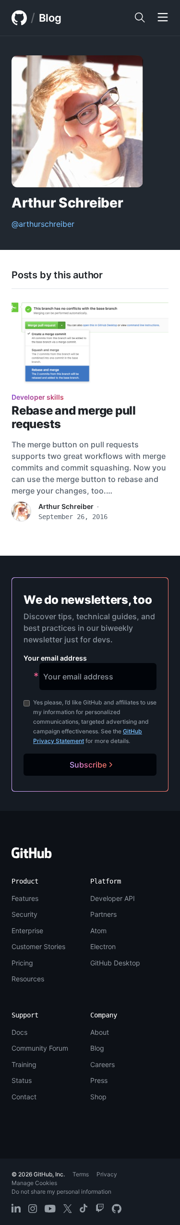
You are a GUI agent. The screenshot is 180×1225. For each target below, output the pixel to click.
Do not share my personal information (61, 1191)
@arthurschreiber (43, 224)
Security (24, 914)
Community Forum (40, 1048)
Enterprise (27, 930)
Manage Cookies (34, 1182)
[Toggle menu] (162, 18)
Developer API (112, 898)
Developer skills (38, 397)
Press (99, 1080)
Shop (98, 1097)
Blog (50, 18)
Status (22, 1080)
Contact (24, 1097)
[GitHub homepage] (19, 18)
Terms (80, 1174)
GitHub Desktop (115, 963)
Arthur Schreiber (66, 506)
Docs (19, 1032)
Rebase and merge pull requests (74, 417)
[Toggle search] (139, 18)
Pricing (22, 963)
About (99, 1032)
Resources (28, 979)
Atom (98, 930)
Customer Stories (38, 946)
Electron (103, 946)
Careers (102, 1064)
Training (24, 1064)
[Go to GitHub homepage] (32, 856)
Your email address (55, 658)
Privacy (106, 1174)
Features (25, 898)
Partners (103, 914)
